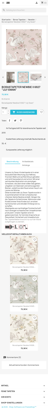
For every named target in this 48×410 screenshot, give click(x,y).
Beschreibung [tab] (13, 161)
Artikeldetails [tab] (27, 161)
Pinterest (21, 120)
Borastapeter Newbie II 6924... (24, 267)
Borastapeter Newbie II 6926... (24, 345)
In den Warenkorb (24, 112)
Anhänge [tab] (26, 165)
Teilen (9, 120)
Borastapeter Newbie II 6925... (24, 306)
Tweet (15, 120)
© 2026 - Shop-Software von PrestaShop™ (19, 407)
